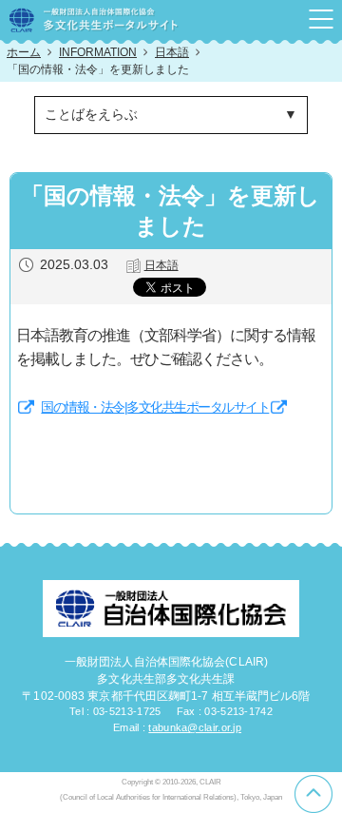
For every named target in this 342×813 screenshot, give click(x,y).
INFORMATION (98, 52)
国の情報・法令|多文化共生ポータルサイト (155, 407)
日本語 (172, 52)
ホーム (24, 52)
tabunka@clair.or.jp (194, 727)
